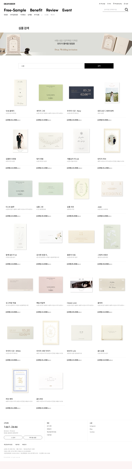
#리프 (72, 209)
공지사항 (49, 426)
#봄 (45, 209)
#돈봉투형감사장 (55, 257)
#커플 (7, 257)
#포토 (99, 113)
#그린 (37, 209)
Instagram (93, 426)
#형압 (106, 257)
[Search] (126, 9)
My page (103, 3)
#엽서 (10, 113)
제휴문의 (49, 429)
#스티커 (57, 113)
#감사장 (38, 257)
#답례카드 (43, 257)
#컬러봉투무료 (78, 353)
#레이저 (72, 113)
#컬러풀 (42, 209)
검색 (99, 66)
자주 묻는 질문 (32, 437)
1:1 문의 (13, 437)
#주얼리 (42, 113)
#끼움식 (48, 257)
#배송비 (119, 161)
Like (110, 3)
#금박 (45, 161)
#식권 (52, 113)
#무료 (122, 161)
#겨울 (71, 161)
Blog (91, 429)
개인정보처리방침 (51, 432)
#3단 (10, 161)
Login (126, 3)
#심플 (7, 113)
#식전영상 (64, 113)
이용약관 (49, 435)
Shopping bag (118, 3)
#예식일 (77, 113)
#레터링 (14, 113)
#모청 (60, 113)
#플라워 (69, 209)
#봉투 (49, 113)
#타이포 (72, 257)
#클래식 (46, 113)
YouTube (92, 432)
